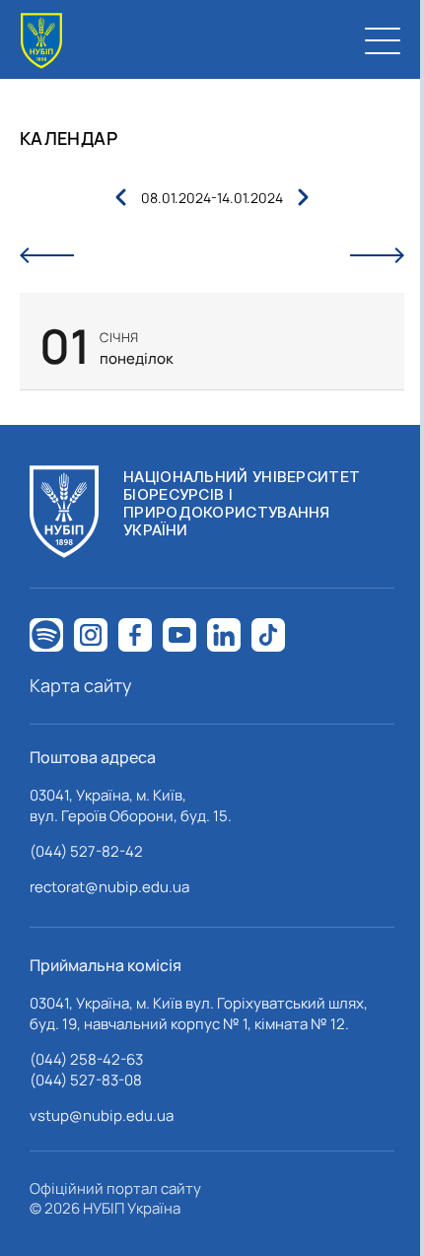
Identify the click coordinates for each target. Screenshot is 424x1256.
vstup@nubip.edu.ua (102, 1115)
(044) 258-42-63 (86, 1059)
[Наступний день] (377, 255)
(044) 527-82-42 (86, 851)
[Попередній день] (47, 255)
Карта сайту (81, 685)
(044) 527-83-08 (86, 1080)
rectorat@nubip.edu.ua (109, 886)
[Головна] (41, 41)
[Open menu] (382, 40)
